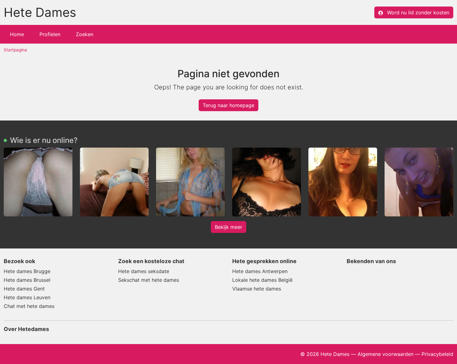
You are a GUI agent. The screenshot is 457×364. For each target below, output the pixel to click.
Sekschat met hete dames (148, 280)
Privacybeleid (437, 354)
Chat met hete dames (29, 306)
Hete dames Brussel (27, 280)
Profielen (49, 34)
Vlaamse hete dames (256, 289)
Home (17, 34)
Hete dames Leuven (27, 297)
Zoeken (84, 34)
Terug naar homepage (228, 105)
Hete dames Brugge (27, 271)
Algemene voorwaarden (385, 354)
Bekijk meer (228, 227)
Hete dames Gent (24, 289)
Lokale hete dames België (262, 280)
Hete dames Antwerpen (260, 271)
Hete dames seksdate (143, 271)
